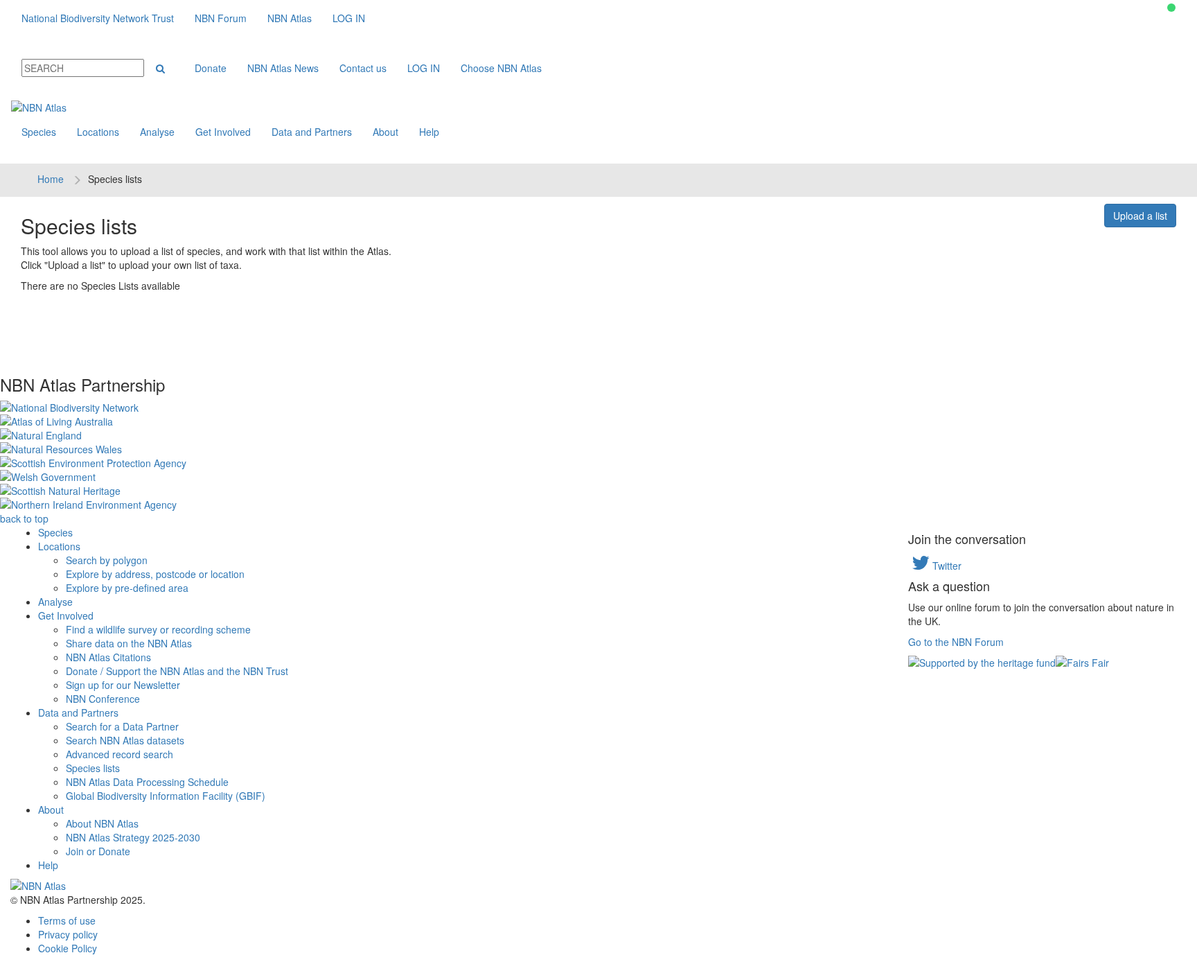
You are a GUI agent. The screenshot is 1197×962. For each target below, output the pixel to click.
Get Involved (223, 132)
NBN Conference (103, 699)
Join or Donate (98, 851)
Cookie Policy (67, 948)
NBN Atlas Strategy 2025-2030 (133, 837)
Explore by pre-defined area (127, 588)
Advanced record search (119, 754)
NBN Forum (221, 18)
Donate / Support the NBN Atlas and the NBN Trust (177, 671)
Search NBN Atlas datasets (125, 740)
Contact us (363, 68)
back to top (24, 518)
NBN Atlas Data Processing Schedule (147, 782)
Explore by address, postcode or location (155, 574)
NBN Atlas (289, 18)
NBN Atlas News (283, 68)
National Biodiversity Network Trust (97, 18)
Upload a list (1140, 215)
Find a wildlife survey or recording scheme (158, 629)
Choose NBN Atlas (501, 68)
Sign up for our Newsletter (123, 685)
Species (38, 132)
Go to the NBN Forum (956, 642)
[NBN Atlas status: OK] (1171, 8)
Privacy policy (68, 934)
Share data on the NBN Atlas (129, 643)
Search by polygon (107, 560)
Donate (211, 68)
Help (429, 132)
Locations (98, 132)
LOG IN (348, 18)
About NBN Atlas (102, 823)
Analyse (157, 132)
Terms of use (67, 920)
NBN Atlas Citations (108, 657)
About (385, 132)
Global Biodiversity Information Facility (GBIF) (165, 796)
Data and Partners (312, 132)
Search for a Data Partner (122, 726)
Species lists (93, 768)
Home (50, 179)
